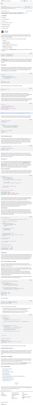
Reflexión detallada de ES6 (6, 374)
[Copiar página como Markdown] (26, 13)
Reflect (2, 263)
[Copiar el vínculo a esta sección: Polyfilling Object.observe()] (13, 348)
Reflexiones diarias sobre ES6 (7, 380)
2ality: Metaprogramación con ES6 (8, 377)
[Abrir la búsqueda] (20, 0)
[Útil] (30, 11)
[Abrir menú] (1, 1)
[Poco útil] (31, 11)
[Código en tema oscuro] (30, 53)
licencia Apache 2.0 (13, 387)
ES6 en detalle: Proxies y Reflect (7, 368)
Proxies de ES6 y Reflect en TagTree (8, 371)
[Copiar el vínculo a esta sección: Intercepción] (7, 65)
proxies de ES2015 (5, 34)
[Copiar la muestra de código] (31, 53)
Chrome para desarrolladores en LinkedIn (26, 397)
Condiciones (2, 402)
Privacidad (6, 402)
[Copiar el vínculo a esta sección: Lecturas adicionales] (11, 366)
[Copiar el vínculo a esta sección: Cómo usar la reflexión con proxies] (17, 261)
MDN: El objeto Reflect (6, 373)
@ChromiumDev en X (25, 394)
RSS (22, 398)
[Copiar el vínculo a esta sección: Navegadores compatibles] (13, 356)
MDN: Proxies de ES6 (6, 370)
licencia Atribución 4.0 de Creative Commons (25, 386)
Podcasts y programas (14, 398)
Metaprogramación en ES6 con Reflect (8, 379)
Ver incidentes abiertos (4, 395)
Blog (2, 3)
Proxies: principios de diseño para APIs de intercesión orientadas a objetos (14, 376)
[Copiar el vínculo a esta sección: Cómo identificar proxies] (12, 136)
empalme (15, 351)
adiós (7, 350)
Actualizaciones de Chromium (15, 394)
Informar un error (3, 394)
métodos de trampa (25, 60)
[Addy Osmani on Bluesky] (7, 32)
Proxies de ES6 (20, 345)
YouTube (23, 395)
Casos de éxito (13, 395)
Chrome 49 (10, 34)
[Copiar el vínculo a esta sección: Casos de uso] (8, 159)
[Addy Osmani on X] (4, 32)
